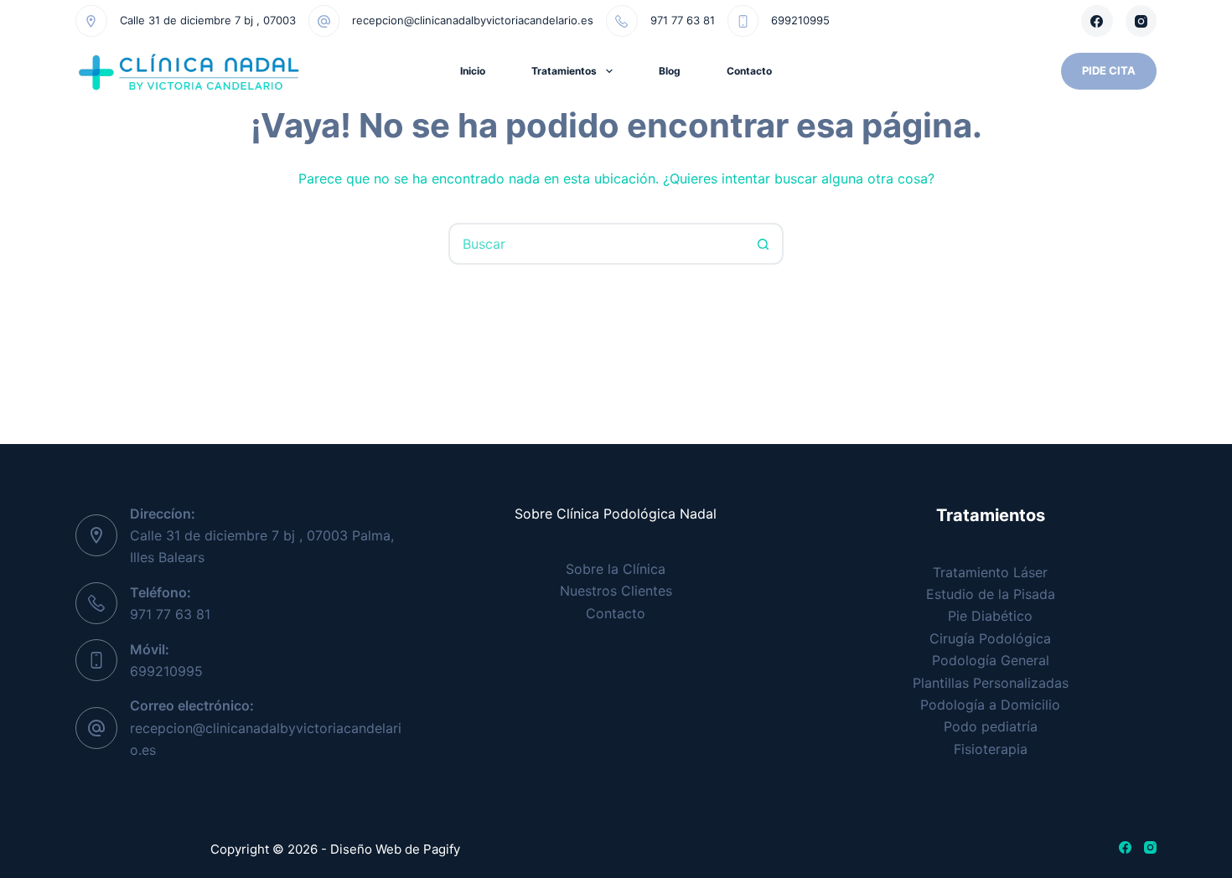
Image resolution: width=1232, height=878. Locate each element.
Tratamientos (564, 71)
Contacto (749, 71)
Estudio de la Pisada (990, 594)
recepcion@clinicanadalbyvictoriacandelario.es (472, 20)
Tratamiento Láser (990, 572)
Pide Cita (1109, 70)
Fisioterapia (991, 749)
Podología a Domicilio (990, 704)
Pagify (441, 849)
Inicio (472, 71)
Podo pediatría (991, 726)
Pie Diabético (990, 615)
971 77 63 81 (682, 20)
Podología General (990, 660)
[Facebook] (1097, 21)
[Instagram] (1141, 21)
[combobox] (596, 244)
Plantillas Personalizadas (991, 682)
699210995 (800, 20)
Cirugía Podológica (990, 638)
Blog (670, 71)
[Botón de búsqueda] (762, 244)
